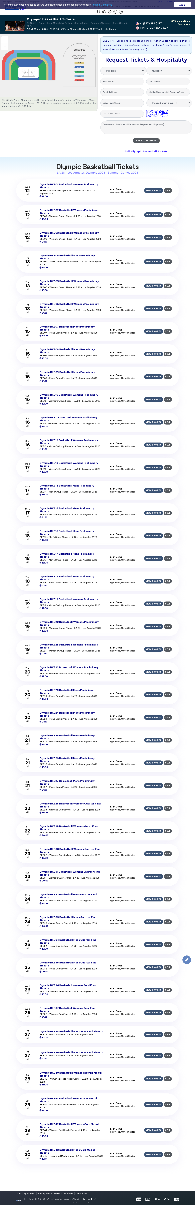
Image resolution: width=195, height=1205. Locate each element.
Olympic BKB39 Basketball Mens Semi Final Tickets (71, 1052)
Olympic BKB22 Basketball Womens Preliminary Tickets (69, 669)
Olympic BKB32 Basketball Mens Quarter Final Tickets (68, 896)
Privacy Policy (45, 1194)
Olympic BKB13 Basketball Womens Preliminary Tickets (69, 464)
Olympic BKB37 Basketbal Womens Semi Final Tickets (68, 1009)
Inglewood (115, 192)
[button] (98, 12)
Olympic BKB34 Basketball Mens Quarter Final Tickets (68, 941)
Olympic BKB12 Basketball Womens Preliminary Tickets (69, 442)
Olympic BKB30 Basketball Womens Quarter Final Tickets (70, 850)
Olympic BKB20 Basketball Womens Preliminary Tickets (69, 623)
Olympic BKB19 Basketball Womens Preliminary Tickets (69, 601)
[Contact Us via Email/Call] (115, 11)
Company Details (90, 1199)
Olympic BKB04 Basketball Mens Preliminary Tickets (67, 257)
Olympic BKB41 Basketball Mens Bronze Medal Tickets (68, 1100)
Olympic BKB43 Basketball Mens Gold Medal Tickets (67, 1151)
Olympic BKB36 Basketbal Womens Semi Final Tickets (68, 987)
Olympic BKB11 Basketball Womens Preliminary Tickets (68, 419)
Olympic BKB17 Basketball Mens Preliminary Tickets (67, 555)
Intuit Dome (116, 189)
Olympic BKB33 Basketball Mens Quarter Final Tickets (68, 919)
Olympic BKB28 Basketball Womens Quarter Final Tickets (70, 805)
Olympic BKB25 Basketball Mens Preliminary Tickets (67, 737)
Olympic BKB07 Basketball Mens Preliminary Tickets (67, 328)
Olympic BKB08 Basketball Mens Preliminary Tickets (67, 351)
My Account (30, 1194)
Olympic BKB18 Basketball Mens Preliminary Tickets (67, 578)
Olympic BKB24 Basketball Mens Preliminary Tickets (67, 714)
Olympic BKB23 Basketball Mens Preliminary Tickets (67, 691)
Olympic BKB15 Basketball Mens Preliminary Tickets (67, 510)
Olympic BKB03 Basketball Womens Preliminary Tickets (69, 234)
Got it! (182, 4)
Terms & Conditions (101, 4)
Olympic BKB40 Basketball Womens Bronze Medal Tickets (71, 1074)
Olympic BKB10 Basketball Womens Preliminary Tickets (69, 396)
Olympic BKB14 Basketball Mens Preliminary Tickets (67, 487)
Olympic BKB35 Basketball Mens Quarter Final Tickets (68, 964)
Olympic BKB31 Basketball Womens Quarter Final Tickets (70, 873)
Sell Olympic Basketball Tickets (146, 151)
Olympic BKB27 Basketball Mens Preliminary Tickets (67, 782)
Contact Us (81, 1194)
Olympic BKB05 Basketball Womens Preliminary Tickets (69, 283)
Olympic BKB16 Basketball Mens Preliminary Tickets (67, 533)
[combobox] (123, 71)
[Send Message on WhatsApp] (109, 11)
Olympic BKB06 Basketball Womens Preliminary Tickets (69, 305)
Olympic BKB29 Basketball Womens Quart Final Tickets (69, 828)
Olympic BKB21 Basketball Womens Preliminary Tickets (69, 646)
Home (19, 1194)
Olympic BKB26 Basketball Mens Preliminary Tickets (67, 760)
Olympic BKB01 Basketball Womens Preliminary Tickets (69, 186)
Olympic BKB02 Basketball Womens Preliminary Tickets (69, 212)
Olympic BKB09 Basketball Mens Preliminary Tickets (67, 374)
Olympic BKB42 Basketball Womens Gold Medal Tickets (69, 1126)
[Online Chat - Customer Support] (104, 11)
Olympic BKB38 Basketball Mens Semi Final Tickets (71, 1031)
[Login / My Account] (121, 11)
